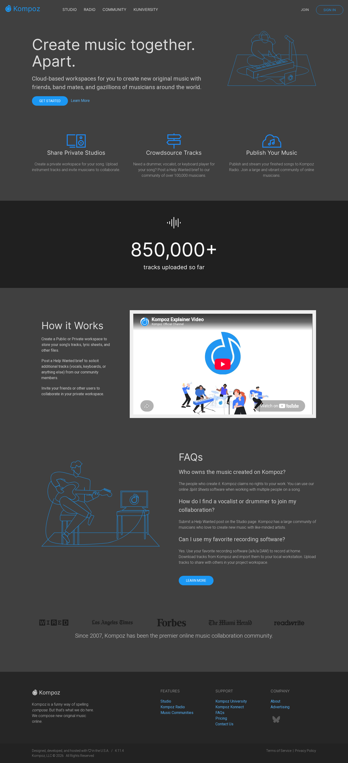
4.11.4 (119, 751)
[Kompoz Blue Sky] (276, 721)
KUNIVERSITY (146, 9)
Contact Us (224, 724)
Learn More (80, 100)
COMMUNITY (114, 9)
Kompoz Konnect (229, 707)
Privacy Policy (305, 751)
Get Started (50, 101)
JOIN (305, 10)
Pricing (221, 718)
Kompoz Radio (173, 707)
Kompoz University (231, 701)
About (275, 701)
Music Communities (177, 712)
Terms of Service (278, 751)
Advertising (280, 707)
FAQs (219, 712)
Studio (166, 701)
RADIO (89, 9)
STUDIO (69, 9)
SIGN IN (329, 10)
